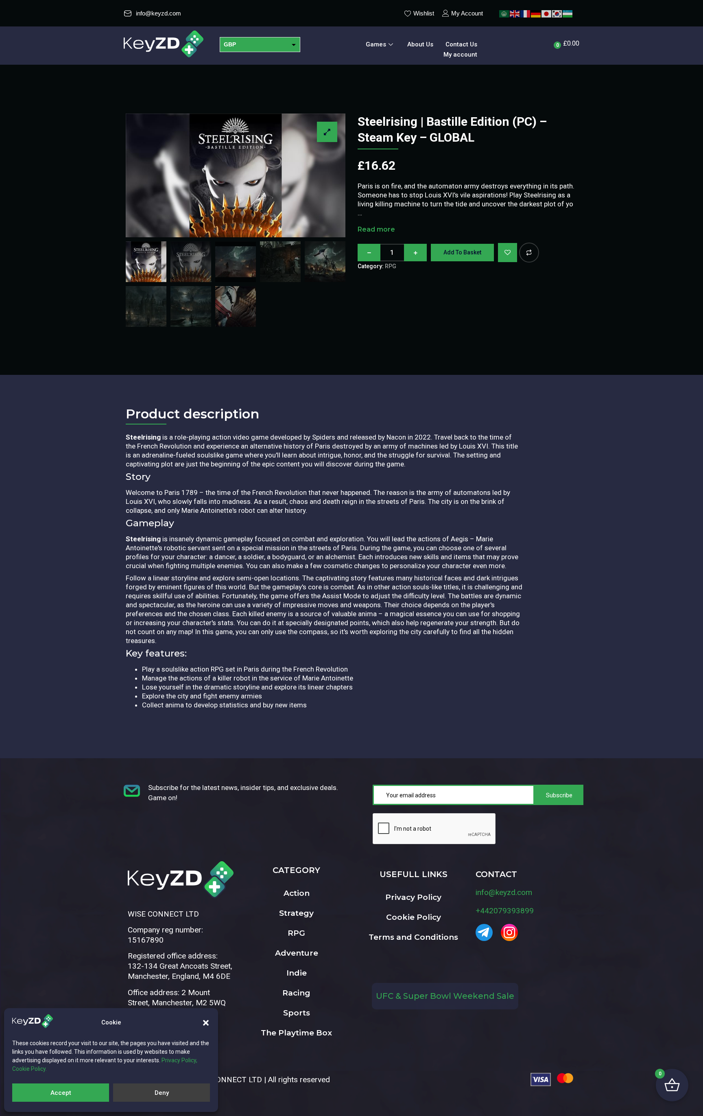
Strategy (296, 913)
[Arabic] (504, 13)
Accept (60, 1092)
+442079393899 (505, 910)
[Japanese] (546, 13)
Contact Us (461, 44)
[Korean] (557, 13)
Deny (162, 1092)
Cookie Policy (413, 917)
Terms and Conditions (413, 937)
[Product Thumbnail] (327, 132)
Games (376, 44)
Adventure (296, 953)
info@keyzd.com (504, 892)
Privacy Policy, (179, 1060)
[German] (536, 13)
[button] (206, 1023)
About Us (420, 44)
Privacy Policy (413, 897)
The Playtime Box (296, 1032)
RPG (390, 266)
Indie (296, 973)
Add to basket (462, 252)
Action (297, 893)
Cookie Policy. (29, 1069)
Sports (296, 1013)
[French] (525, 13)
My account (460, 54)
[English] (515, 13)
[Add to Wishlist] (507, 252)
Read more (376, 229)
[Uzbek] (568, 13)
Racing (296, 993)
